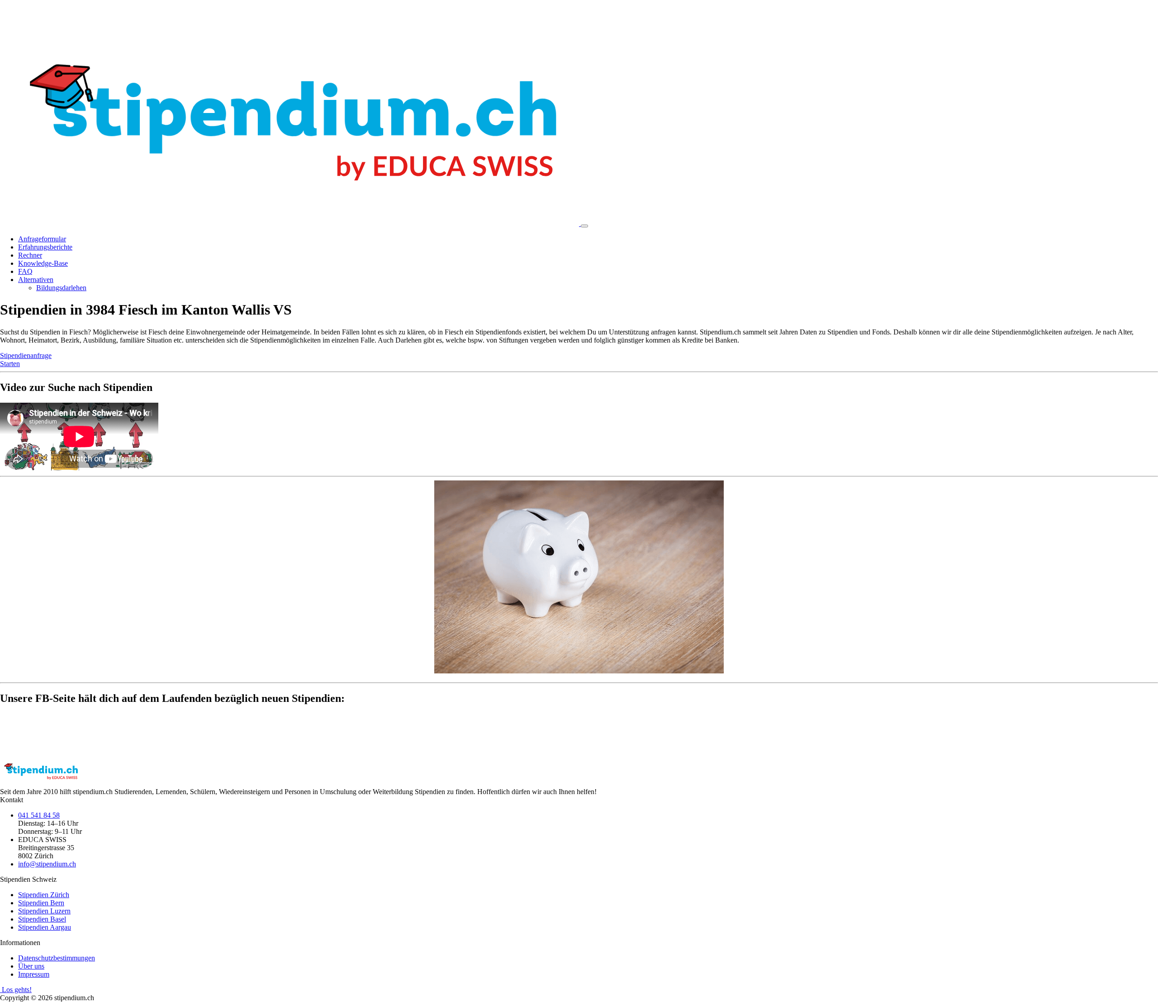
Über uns (31, 966)
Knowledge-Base (43, 263)
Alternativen (35, 279)
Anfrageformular (42, 239)
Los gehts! (16, 989)
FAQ (25, 271)
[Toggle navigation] (584, 226)
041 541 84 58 (39, 815)
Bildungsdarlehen (61, 288)
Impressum (33, 974)
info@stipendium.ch (47, 864)
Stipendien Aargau (44, 927)
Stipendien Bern (41, 903)
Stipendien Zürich (43, 895)
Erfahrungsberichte (45, 247)
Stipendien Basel (42, 919)
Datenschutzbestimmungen (56, 958)
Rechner (30, 255)
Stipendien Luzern (44, 911)
